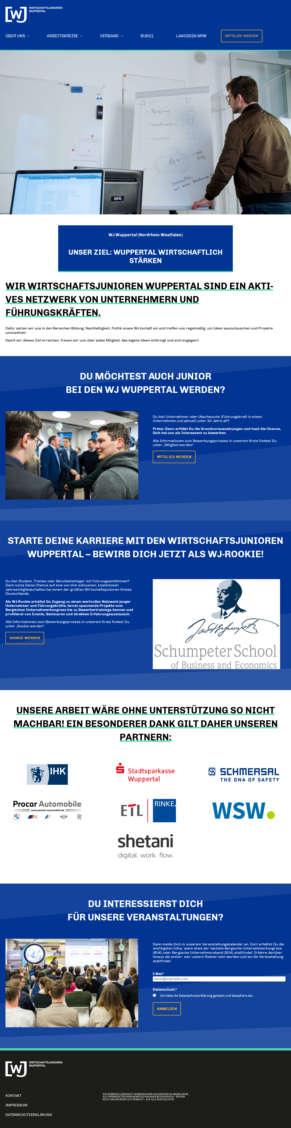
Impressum (16, 1105)
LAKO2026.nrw (191, 35)
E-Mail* (158, 974)
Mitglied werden (241, 36)
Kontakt (13, 1095)
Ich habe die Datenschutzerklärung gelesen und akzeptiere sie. (206, 996)
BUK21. (147, 35)
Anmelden (167, 1009)
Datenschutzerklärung (28, 1115)
